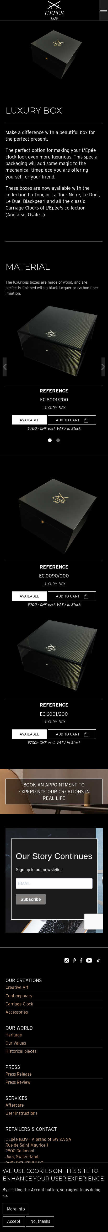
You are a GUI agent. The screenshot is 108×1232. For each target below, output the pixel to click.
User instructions (21, 1113)
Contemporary (19, 995)
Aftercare (15, 1105)
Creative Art (17, 987)
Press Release (19, 1074)
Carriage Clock (19, 1003)
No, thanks (40, 1221)
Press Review (18, 1082)
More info (16, 1209)
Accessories (17, 1012)
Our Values (16, 1043)
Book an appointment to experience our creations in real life (54, 791)
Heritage (14, 1034)
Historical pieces (21, 1051)
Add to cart (68, 420)
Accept (13, 1221)
